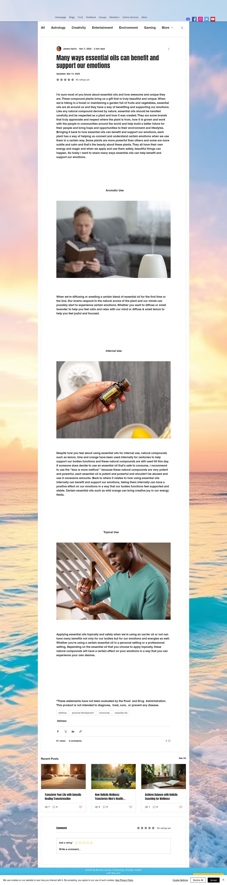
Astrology (58, 27)
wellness (62, 713)
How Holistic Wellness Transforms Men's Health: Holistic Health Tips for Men (110, 797)
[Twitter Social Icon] (206, 19)
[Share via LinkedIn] (72, 731)
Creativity (79, 27)
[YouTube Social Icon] (212, 19)
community (104, 713)
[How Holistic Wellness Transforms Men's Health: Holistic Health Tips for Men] (113, 776)
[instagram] (200, 19)
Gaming (150, 27)
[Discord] (188, 19)
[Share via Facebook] (57, 731)
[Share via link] (80, 731)
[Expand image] (166, 205)
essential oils (121, 713)
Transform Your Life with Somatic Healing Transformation (63, 797)
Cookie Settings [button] (180, 880)
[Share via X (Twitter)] (65, 731)
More (165, 27)
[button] (182, 27)
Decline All (198, 880)
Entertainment (102, 27)
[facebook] (194, 19)
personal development (83, 713)
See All (182, 758)
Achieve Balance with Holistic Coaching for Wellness (161, 797)
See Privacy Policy (124, 880)
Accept (213, 880)
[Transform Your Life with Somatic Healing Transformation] (63, 776)
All (43, 27)
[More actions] (169, 49)
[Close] (223, 880)
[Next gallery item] (167, 239)
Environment (128, 27)
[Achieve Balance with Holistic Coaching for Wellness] (163, 776)
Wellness (62, 721)
